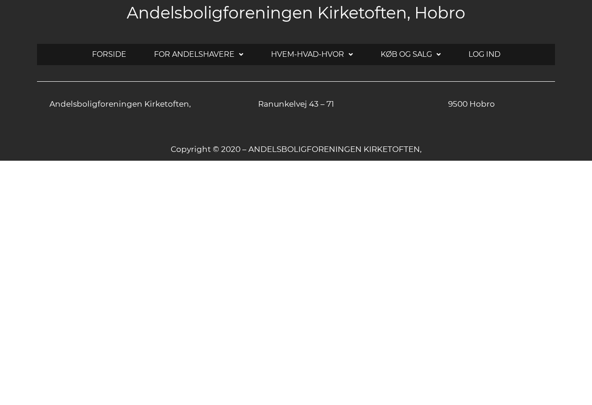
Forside (109, 54)
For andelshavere (194, 54)
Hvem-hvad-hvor (307, 54)
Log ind (484, 54)
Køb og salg (406, 54)
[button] (198, 54)
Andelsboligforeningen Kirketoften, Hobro (296, 13)
